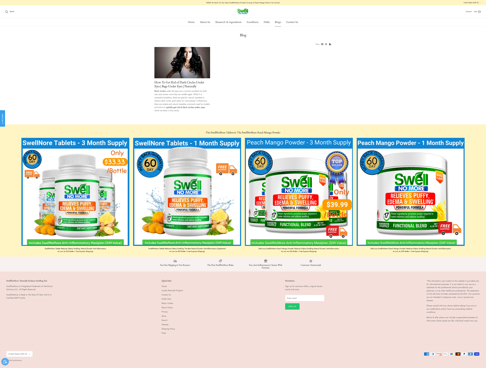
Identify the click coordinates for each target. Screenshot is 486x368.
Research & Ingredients (228, 22)
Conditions (252, 22)
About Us (205, 22)
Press (164, 333)
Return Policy (167, 307)
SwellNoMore (17, 360)
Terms (164, 316)
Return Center (167, 303)
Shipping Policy (168, 328)
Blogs (278, 22)
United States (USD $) (471, 2)
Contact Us (292, 22)
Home (191, 22)
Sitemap (165, 324)
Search (164, 320)
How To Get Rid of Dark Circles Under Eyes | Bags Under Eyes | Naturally (179, 84)
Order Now (166, 298)
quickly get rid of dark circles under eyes (185, 107)
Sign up (292, 306)
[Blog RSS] (330, 44)
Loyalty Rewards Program (172, 290)
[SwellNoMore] (243, 11)
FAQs (267, 22)
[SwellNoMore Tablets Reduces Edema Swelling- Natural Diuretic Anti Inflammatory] (75, 192)
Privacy (165, 311)
